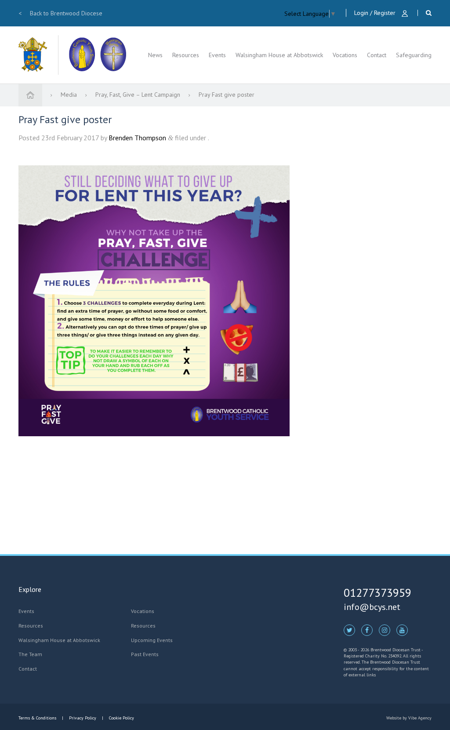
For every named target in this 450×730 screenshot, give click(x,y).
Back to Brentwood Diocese (60, 13)
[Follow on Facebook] (367, 629)
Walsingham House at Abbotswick (279, 55)
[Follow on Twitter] (349, 629)
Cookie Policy (121, 718)
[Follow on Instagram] (384, 629)
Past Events (145, 654)
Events (217, 55)
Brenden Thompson (137, 137)
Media (70, 95)
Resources (185, 55)
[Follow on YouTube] (402, 629)
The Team (30, 654)
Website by (409, 718)
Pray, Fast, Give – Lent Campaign (138, 95)
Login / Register (375, 13)
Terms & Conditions (38, 718)
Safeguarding (414, 55)
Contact (376, 55)
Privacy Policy (83, 718)
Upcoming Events (152, 640)
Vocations (345, 55)
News (155, 55)
